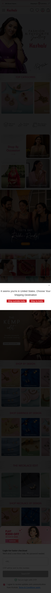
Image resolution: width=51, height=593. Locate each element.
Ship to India (37, 301)
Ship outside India (16, 301)
